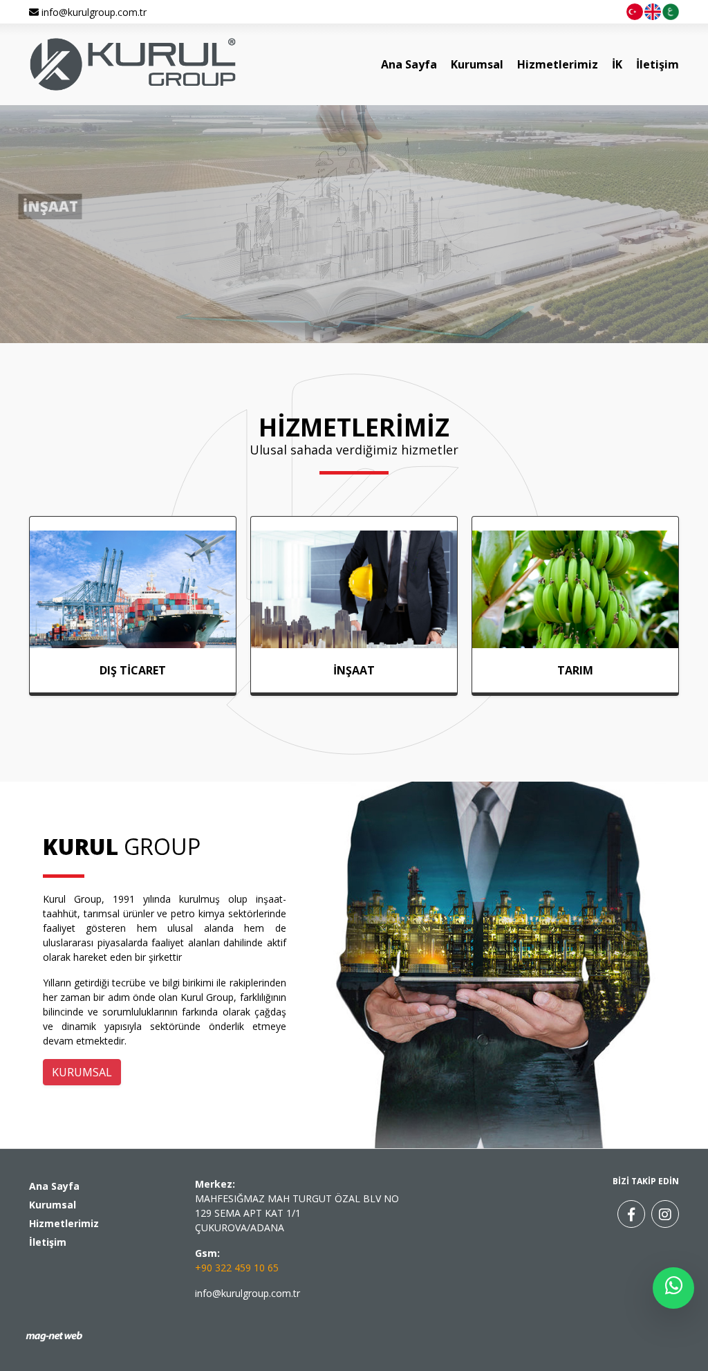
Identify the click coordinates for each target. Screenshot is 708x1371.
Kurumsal (477, 64)
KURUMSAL (82, 1072)
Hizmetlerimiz (557, 64)
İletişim (657, 64)
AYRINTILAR (40, 295)
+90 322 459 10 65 (237, 1267)
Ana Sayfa (409, 64)
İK (617, 64)
